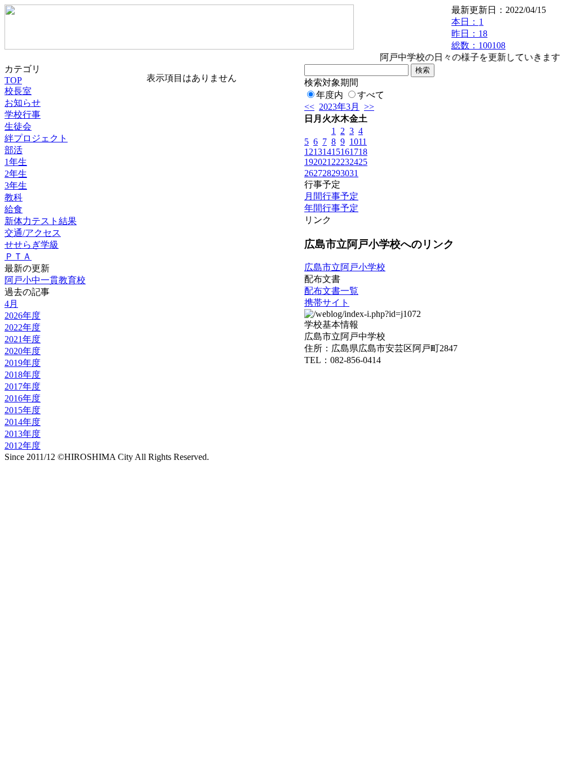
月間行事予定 (331, 196)
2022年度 (23, 327)
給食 (14, 209)
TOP (13, 80)
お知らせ (23, 103)
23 (344, 162)
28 (326, 173)
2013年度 (23, 434)
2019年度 (23, 363)
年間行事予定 (331, 208)
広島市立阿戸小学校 (344, 267)
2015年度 (23, 410)
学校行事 (23, 114)
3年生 (16, 185)
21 (326, 162)
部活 (14, 150)
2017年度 (23, 386)
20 (317, 162)
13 (317, 152)
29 (335, 173)
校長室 (18, 91)
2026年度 (23, 315)
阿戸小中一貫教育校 (45, 280)
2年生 (16, 173)
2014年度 (23, 422)
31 (353, 173)
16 (344, 152)
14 (326, 152)
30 (344, 173)
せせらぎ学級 (32, 244)
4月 (11, 304)
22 (335, 162)
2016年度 (23, 398)
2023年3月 (339, 106)
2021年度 (23, 339)
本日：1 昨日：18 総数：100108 (478, 33)
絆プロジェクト (36, 138)
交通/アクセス (33, 233)
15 (335, 152)
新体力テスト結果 (41, 221)
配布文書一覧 (331, 291)
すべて (370, 95)
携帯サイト (326, 302)
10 (353, 141)
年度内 (329, 95)
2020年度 (23, 351)
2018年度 (23, 374)
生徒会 (18, 126)
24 (353, 162)
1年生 (16, 162)
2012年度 (23, 445)
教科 (14, 197)
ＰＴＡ (18, 256)
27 (317, 173)
